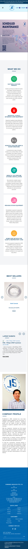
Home (9, 507)
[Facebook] (13, 529)
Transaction (9, 520)
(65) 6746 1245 (14, 487)
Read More (6, 356)
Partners (19, 507)
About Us (9, 509)
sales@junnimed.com (18, 499)
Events (19, 509)
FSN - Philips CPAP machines (12, 343)
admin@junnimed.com (18, 498)
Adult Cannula (14, 303)
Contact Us (19, 513)
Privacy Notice (9, 522)
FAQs (19, 520)
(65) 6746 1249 (14, 490)
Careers (19, 511)
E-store (9, 513)
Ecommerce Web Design (10, 545)
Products (9, 511)
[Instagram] (15, 529)
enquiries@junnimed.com (14, 501)
